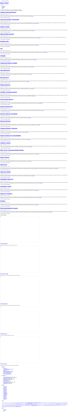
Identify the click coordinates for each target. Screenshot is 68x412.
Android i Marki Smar (4, 243)
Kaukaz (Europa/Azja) (6, 106)
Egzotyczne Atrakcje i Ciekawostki (9, 19)
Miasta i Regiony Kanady (7, 34)
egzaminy (53, 402)
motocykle (28, 403)
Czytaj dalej (4, 370)
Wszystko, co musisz (3, 363)
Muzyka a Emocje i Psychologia (8, 113)
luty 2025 (4, 399)
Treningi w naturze (5, 143)
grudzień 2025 (5, 392)
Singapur (2, 201)
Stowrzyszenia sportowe (6, 99)
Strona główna (4, 6)
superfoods (29, 405)
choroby (37, 402)
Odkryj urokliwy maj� (4, 273)
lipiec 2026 (4, 387)
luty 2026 (4, 390)
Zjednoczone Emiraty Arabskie (8, 63)
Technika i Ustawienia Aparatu (8, 92)
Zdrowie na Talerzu (5, 172)
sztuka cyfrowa (42, 405)
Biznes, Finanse (4, 3)
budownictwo (31, 402)
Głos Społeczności (5, 70)
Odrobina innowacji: (3, 333)
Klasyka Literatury (5, 121)
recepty (14, 405)
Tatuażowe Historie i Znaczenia (8, 128)
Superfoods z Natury (5, 186)
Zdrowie (18, 406)
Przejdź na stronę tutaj (6, 371)
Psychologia (4, 405)
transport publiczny (48, 405)
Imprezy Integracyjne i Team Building (10, 135)
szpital (38, 405)
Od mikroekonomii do (4, 303)
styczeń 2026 (5, 391)
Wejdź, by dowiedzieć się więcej (7, 372)
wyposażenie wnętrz (61, 405)
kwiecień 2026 (5, 389)
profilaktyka (59, 403)
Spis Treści (3, 7)
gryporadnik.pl (5, 368)
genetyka (65, 402)
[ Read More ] (32, 16)
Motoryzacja (3, 164)
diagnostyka (42, 402)
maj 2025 (4, 397)
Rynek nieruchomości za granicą (9, 208)
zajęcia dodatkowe (5, 406)
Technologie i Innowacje (6, 179)
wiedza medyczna (55, 405)
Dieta (45, 402)
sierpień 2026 (5, 386)
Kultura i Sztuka (4, 26)
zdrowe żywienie (12, 406)
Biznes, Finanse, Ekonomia (6, 17)
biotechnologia (24, 402)
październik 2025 (5, 393)
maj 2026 (4, 388)
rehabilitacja (18, 405)
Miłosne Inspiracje (5, 84)
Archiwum (4, 409)
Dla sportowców (4, 77)
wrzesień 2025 (5, 394)
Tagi (2, 8)
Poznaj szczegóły (11, 371)
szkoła (34, 405)
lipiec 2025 (4, 395)
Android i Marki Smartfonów (8, 12)
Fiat (1, 48)
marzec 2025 (5, 398)
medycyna (19, 403)
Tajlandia (2, 55)
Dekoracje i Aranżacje (6, 193)
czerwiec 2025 (5, 396)
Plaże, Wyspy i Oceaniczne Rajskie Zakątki (12, 150)
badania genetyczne (18, 402)
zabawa (64, 405)
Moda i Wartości (4, 157)
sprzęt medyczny (23, 405)
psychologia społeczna (9, 405)
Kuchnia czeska (4, 41)
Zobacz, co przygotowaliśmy (7, 373)
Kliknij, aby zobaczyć (6, 369)
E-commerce (50, 402)
